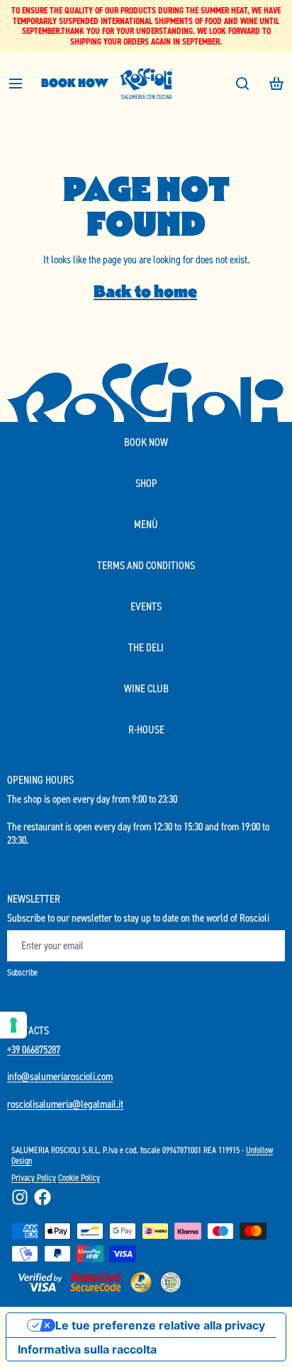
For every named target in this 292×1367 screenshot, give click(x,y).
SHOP (146, 483)
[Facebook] (42, 1197)
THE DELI (146, 647)
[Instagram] (19, 1197)
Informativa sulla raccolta (87, 1349)
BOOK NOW (74, 83)
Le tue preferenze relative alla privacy (160, 1325)
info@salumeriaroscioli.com (60, 1076)
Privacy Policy (33, 1178)
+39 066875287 (33, 1049)
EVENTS (146, 606)
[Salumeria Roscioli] (146, 83)
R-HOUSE (146, 729)
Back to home (145, 291)
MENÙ (146, 524)
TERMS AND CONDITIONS (146, 565)
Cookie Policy (79, 1178)
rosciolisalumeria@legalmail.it (65, 1104)
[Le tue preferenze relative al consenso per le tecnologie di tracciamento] (13, 1025)
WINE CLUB (146, 688)
